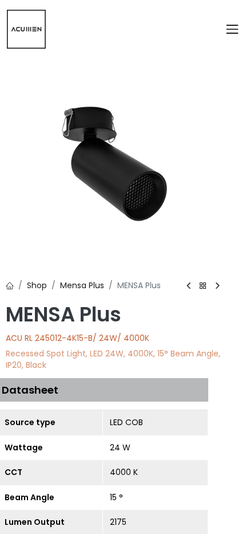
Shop (37, 285)
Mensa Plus (82, 285)
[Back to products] (203, 286)
